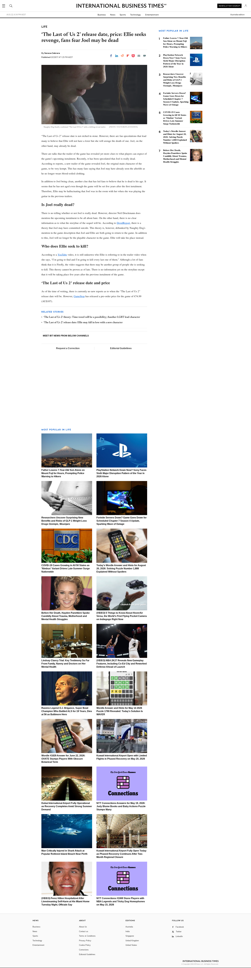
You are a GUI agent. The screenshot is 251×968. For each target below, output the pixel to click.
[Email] (138, 55)
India (128, 931)
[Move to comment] (144, 55)
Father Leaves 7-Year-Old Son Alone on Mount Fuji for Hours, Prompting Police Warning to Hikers (63, 473)
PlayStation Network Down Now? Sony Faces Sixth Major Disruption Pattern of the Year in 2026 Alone (121, 473)
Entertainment (152, 14)
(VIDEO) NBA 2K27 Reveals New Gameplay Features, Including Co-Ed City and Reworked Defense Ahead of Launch (121, 663)
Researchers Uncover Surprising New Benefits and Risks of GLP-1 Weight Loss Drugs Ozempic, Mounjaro (64, 520)
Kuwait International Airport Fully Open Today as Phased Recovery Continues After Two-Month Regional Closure (121, 853)
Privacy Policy (85, 940)
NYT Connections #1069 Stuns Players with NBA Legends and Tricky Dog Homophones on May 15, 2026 (120, 901)
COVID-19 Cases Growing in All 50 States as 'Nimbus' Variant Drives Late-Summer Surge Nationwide (65, 568)
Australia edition (237, 15)
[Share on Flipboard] (128, 55)
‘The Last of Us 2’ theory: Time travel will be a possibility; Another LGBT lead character (92, 317)
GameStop (79, 296)
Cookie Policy (85, 945)
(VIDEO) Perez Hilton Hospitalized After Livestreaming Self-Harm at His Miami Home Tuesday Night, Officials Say (65, 901)
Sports (123, 14)
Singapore (130, 936)
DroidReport (123, 223)
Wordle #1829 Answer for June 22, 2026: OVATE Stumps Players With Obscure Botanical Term (63, 758)
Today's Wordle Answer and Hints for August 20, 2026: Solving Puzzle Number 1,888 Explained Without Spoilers (121, 568)
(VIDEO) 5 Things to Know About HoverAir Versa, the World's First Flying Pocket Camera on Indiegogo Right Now (121, 616)
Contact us (83, 931)
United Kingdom (132, 940)
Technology (135, 14)
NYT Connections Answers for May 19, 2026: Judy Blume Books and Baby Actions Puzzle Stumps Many (121, 806)
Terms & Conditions (87, 936)
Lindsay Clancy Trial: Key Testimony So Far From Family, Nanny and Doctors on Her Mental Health (65, 663)
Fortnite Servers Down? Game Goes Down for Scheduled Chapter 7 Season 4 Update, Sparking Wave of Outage (121, 520)
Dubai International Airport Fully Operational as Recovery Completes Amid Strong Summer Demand (66, 806)
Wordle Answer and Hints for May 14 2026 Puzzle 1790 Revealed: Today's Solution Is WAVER (119, 711)
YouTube (62, 254)
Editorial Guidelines (121, 348)
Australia (129, 927)
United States (131, 945)
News (112, 14)
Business (102, 14)
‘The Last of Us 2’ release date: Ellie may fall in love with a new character (83, 322)
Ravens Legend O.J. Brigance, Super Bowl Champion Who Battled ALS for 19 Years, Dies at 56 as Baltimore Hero (66, 711)
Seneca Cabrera (52, 53)
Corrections (84, 950)
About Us (83, 927)
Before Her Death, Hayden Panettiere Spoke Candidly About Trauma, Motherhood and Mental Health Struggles (65, 616)
